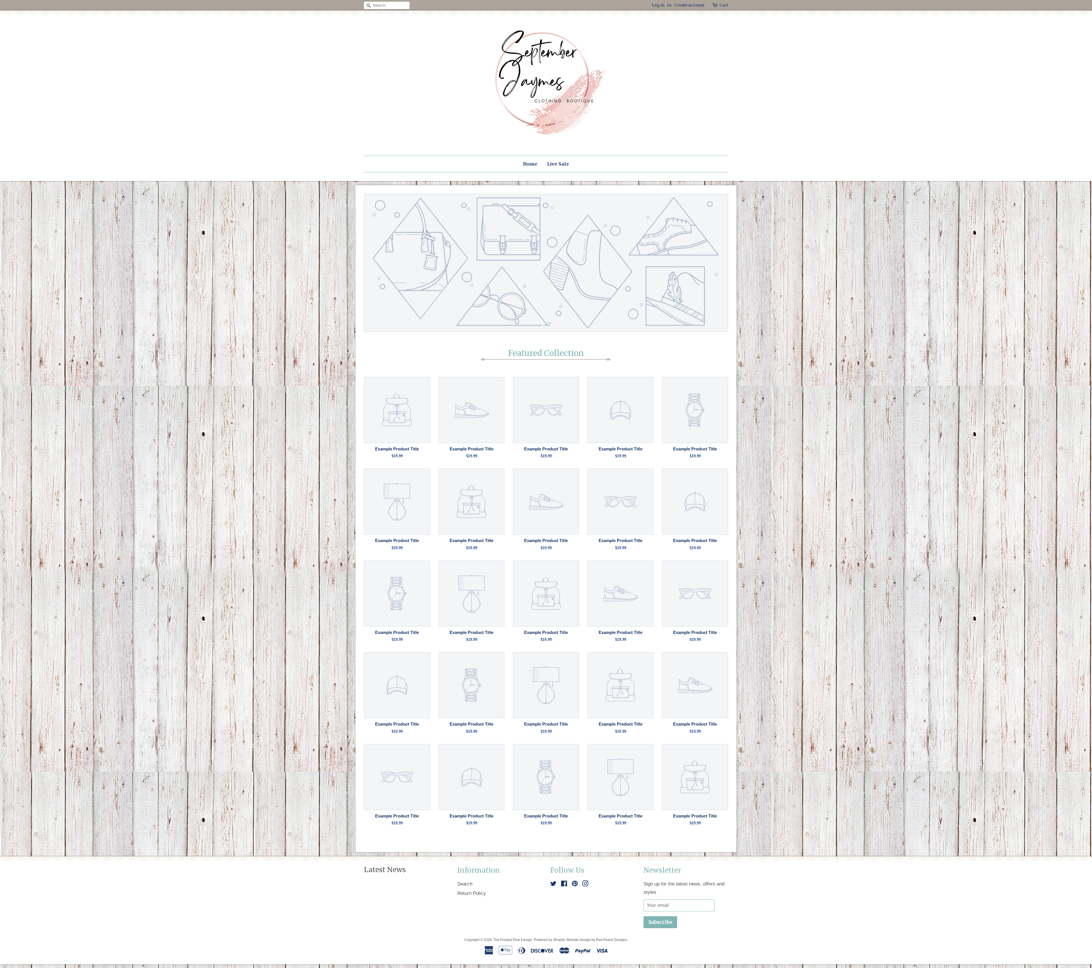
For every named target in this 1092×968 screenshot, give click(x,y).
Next (716, 263)
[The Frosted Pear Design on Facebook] (564, 884)
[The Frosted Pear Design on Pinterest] (575, 884)
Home (530, 164)
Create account (689, 5)
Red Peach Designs (611, 940)
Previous (376, 263)
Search (464, 883)
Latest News (385, 869)
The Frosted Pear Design (512, 940)
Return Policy (471, 893)
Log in (658, 5)
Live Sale (558, 164)
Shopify (558, 940)
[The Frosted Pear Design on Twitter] (553, 884)
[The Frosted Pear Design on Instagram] (585, 884)
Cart (723, 5)
